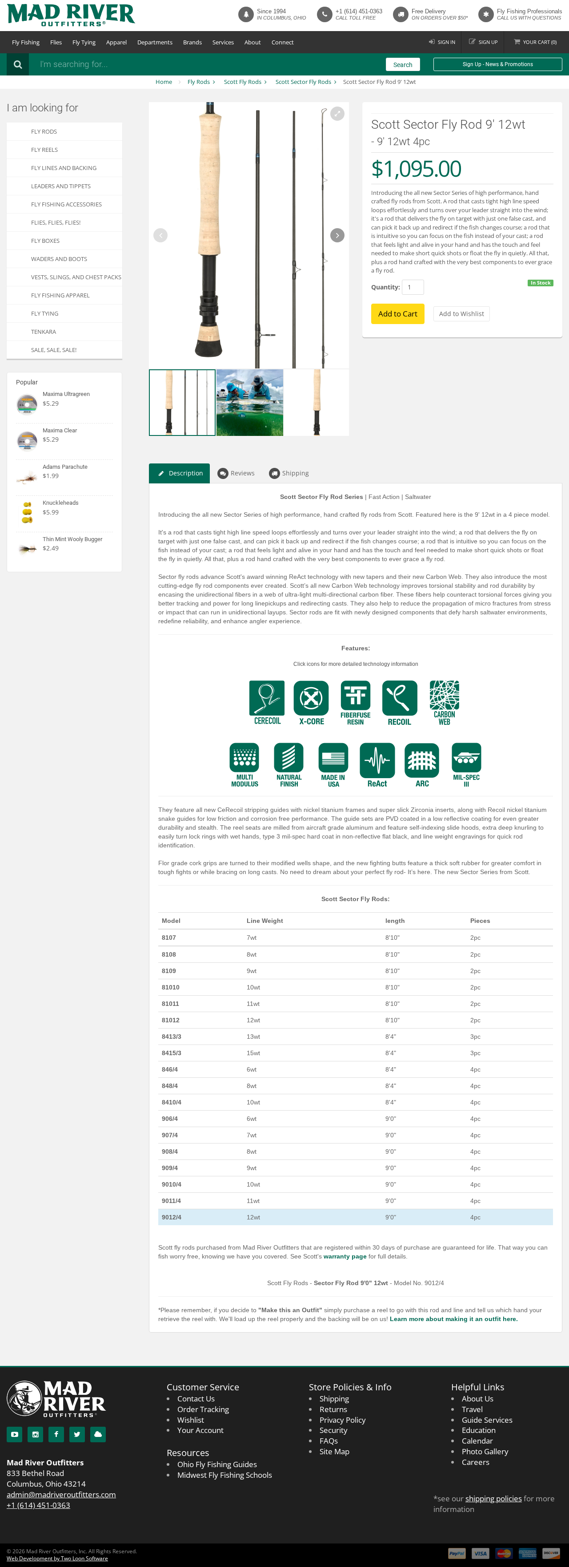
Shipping (295, 473)
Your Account (200, 1430)
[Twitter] (77, 1434)
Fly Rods (199, 82)
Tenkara (43, 332)
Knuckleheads (61, 502)
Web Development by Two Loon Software (57, 1558)
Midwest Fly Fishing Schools (224, 1475)
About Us (477, 1398)
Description (186, 473)
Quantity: (385, 287)
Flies (56, 42)
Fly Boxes (45, 241)
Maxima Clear (60, 430)
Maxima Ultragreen (66, 394)
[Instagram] (35, 1434)
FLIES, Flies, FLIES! (55, 222)
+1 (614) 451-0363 (359, 11)
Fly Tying (84, 42)
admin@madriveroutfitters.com (61, 1494)
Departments (154, 42)
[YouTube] (14, 1434)
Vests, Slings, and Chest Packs (76, 277)
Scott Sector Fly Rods (303, 82)
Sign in (446, 42)
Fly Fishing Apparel (60, 295)
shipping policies (493, 1498)
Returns (333, 1409)
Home (164, 82)
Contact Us (196, 1398)
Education (479, 1430)
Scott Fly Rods (242, 82)
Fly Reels (44, 150)
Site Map (334, 1451)
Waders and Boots (59, 259)
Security (334, 1430)
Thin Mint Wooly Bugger (72, 539)
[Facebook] (56, 1434)
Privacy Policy (343, 1420)
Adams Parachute (65, 466)
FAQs (329, 1441)
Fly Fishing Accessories (66, 204)
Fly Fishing (26, 42)
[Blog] (98, 1434)
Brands (192, 42)
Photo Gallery (485, 1451)
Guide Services (487, 1420)
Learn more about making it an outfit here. (454, 1318)
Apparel (116, 42)
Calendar (477, 1441)
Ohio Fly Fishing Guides (217, 1464)
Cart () (540, 42)
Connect (283, 42)
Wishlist (190, 1420)
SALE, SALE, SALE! (53, 350)
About (252, 42)
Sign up (488, 42)
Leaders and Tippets (61, 186)
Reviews (243, 473)
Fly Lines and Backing (63, 168)
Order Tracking (203, 1409)
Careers (475, 1462)
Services (223, 42)
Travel (472, 1409)
